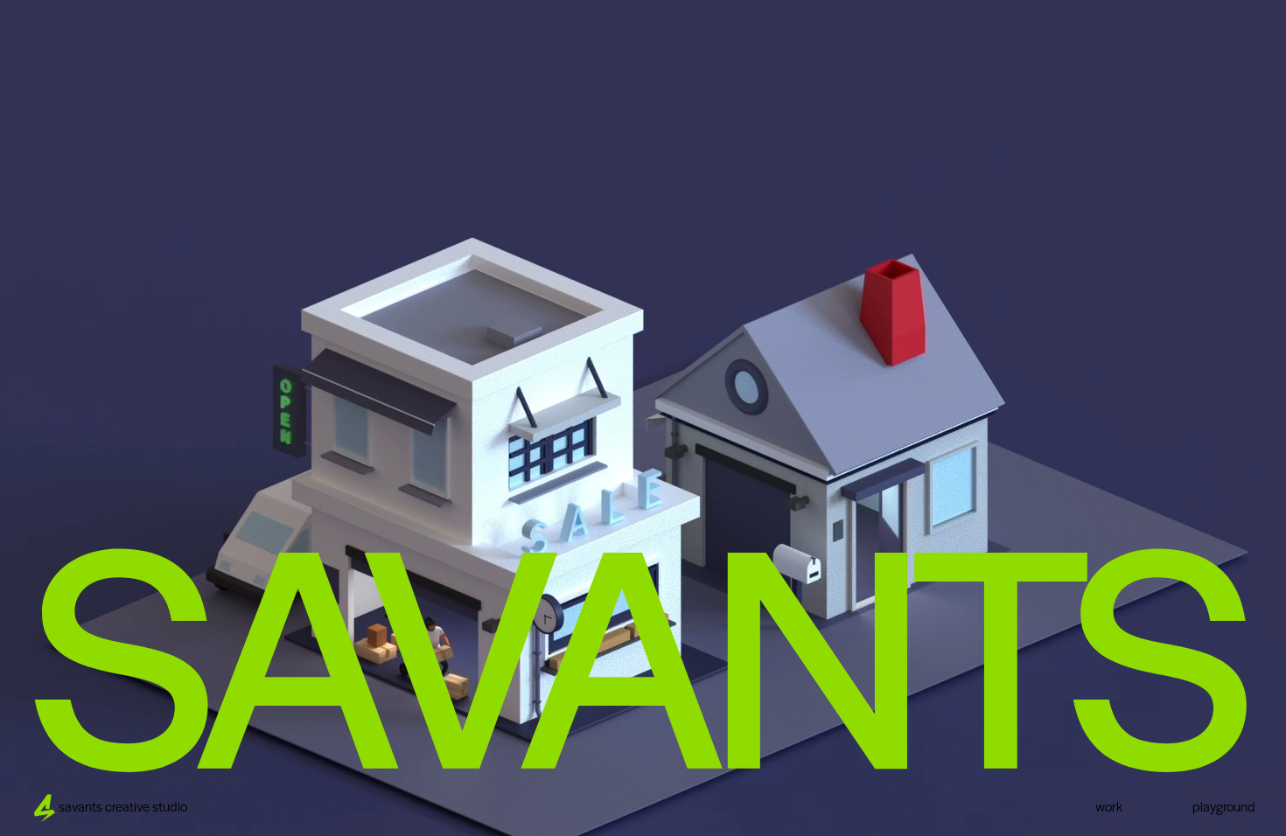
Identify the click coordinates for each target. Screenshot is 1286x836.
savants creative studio (123, 808)
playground (1223, 808)
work (1108, 808)
